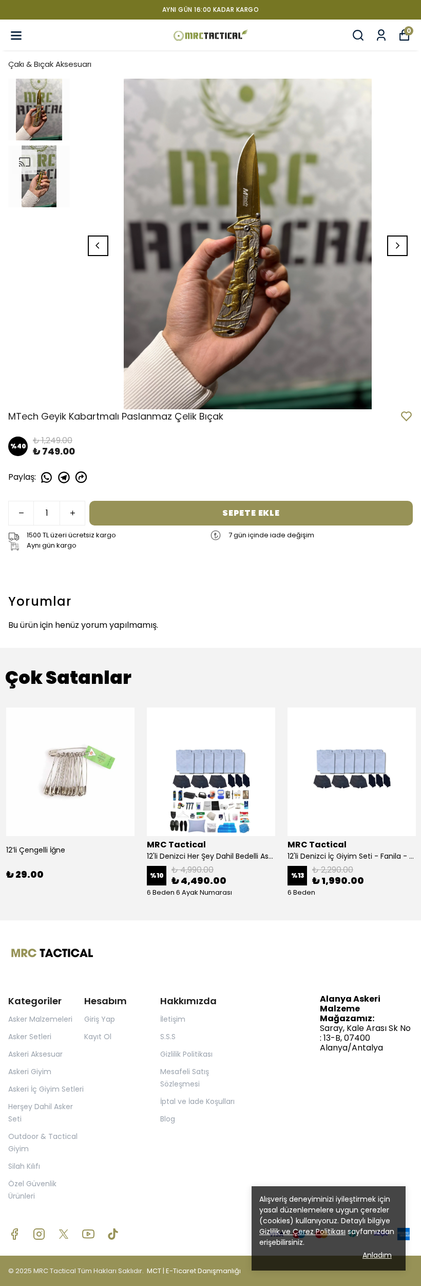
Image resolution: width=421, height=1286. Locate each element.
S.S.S (168, 1036)
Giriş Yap (99, 1019)
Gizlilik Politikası (186, 1054)
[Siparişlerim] (381, 35)
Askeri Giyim (29, 1071)
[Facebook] (14, 1234)
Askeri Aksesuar (35, 1054)
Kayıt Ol (97, 1036)
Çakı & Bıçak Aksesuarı (49, 64)
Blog (167, 1119)
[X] (64, 1234)
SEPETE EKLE (251, 513)
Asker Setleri (29, 1036)
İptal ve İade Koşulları (197, 1101)
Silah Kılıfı (24, 1166)
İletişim (172, 1019)
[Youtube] (88, 1234)
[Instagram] (39, 1234)
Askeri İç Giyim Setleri (46, 1089)
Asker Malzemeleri (40, 1019)
